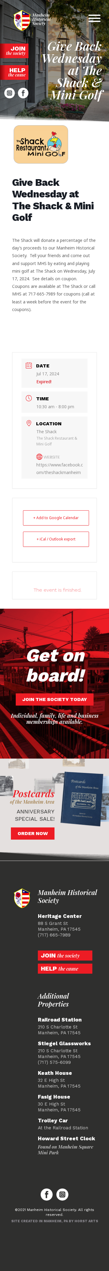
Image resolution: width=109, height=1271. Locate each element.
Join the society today (54, 699)
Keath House (55, 1073)
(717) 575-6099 (54, 1062)
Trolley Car (53, 1121)
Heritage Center (60, 916)
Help (16, 72)
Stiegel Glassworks (64, 1043)
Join (15, 50)
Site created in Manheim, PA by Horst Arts (54, 1221)
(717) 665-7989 (54, 935)
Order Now (33, 833)
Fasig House (54, 1097)
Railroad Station (60, 1020)
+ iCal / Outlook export (56, 539)
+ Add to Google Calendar (56, 517)
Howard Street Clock (66, 1139)
